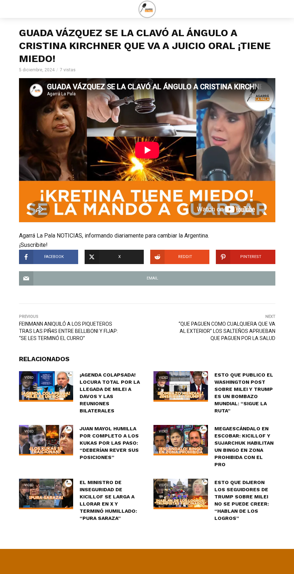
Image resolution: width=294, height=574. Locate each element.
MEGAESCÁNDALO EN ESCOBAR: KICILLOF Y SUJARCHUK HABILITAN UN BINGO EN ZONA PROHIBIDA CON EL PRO (244, 446)
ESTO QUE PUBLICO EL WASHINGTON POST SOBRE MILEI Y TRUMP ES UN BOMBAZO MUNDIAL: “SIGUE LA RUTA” (243, 392)
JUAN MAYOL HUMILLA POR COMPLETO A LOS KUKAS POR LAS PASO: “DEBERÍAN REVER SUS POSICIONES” (109, 443)
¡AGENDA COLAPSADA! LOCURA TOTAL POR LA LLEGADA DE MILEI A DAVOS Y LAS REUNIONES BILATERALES (110, 392)
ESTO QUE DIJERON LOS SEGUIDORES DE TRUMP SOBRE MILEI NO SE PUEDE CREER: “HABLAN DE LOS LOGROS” (241, 500)
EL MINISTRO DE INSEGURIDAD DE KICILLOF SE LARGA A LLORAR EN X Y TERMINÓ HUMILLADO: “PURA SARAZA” (108, 500)
